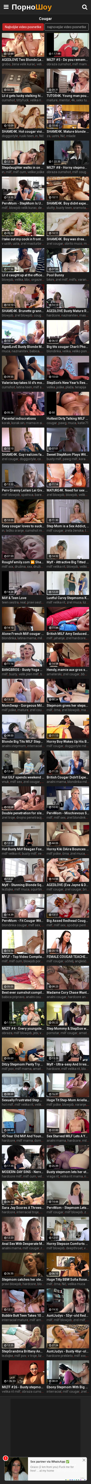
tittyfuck (22, 100)
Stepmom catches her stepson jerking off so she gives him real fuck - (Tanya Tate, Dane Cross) (23, 1279)
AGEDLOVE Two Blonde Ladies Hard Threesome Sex (23, 60)
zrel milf (62, 279)
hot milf (7, 1104)
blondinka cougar (14, 925)
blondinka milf (77, 782)
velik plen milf (29, 674)
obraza (7, 1033)
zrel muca (74, 602)
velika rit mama (71, 1176)
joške (60, 387)
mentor (64, 100)
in (36, 136)
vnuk (5, 782)
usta (16, 243)
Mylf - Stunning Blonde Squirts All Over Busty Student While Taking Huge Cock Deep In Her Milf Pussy (23, 885)
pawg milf (70, 459)
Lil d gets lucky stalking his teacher (23, 96)
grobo (6, 64)
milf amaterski (40, 1320)
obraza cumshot (59, 64)
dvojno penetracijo (29, 817)
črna (57, 710)
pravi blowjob (11, 1284)
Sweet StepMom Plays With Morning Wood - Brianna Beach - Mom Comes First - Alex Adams (68, 454)
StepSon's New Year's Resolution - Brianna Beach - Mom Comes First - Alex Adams (68, 383)
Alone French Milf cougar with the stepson (23, 634)
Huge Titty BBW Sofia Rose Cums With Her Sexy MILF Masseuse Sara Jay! (68, 1279)
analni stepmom (14, 746)
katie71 (83, 423)
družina (20, 566)
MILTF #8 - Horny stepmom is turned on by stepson (68, 167)
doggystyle (10, 136)
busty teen (64, 208)
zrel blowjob (23, 315)
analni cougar (36, 997)
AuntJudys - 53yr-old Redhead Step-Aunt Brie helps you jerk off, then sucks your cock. (68, 1315)
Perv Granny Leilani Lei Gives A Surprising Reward (23, 490)
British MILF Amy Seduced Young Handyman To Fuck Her (68, 634)
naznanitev (69, 315)
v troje (32, 1356)
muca (6, 351)
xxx (29, 566)
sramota (79, 208)
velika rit (44, 1176)
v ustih (6, 243)
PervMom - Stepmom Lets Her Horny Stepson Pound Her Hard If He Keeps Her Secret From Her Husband (68, 1208)
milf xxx (7, 566)
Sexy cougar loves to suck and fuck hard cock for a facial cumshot (23, 526)
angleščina (83, 961)
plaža (70, 387)
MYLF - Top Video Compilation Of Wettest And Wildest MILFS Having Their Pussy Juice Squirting (23, 957)
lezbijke (7, 889)
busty (13, 674)
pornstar (53, 1033)
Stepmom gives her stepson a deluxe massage (68, 705)
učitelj (69, 961)
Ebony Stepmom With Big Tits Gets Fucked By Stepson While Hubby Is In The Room (68, 1387)
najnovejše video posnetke (66, 27)
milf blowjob (11, 495)
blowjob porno (34, 961)
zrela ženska (74, 530)
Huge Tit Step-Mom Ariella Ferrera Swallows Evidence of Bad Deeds (68, 1100)
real (23, 602)
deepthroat (74, 1248)
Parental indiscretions (19, 418)
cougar (39, 315)
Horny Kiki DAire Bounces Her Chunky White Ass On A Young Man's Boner (68, 849)
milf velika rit (56, 566)
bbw (84, 674)
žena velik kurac (23, 64)
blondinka (54, 351)
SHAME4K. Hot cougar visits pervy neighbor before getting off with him (23, 131)
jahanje (59, 638)
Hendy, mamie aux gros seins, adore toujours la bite (68, 670)
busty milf (54, 459)
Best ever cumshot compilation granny (23, 992)
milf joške (9, 710)
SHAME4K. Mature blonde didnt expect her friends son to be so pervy (68, 131)
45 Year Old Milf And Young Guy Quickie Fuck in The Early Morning (23, 1136)
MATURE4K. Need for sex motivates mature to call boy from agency (68, 490)
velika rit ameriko (42, 100)
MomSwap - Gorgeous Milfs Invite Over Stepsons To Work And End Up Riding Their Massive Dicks (23, 705)
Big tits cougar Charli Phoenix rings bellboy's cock (68, 347)
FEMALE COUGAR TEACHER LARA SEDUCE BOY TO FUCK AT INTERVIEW (68, 957)
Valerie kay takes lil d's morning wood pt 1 (23, 383)
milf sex (39, 387)
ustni (55, 136)
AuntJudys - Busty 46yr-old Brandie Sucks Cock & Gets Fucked (68, 1351)
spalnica (27, 495)
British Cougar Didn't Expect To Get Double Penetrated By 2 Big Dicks (68, 777)
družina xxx (41, 566)
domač (39, 1140)
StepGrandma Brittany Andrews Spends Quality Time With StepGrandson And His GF (23, 1351)
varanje (80, 1104)
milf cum (19, 172)
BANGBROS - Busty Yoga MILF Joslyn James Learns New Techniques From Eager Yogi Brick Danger (23, 670)
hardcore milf (12, 1176)
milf (9, 172)
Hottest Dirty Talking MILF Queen (68, 418)
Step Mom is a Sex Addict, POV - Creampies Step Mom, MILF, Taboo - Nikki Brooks (68, 526)
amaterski (54, 674)
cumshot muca (36, 530)
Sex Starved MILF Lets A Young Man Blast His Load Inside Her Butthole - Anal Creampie (68, 1136)
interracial (54, 1391)
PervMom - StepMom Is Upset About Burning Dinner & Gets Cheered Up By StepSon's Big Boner (23, 203)
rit (85, 1176)
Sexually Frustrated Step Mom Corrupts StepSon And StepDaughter (23, 1100)
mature (52, 100)
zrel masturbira (32, 243)
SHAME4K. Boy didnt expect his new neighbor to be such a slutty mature (68, 203)
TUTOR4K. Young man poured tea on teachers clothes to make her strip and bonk (68, 96)
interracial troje (28, 1212)
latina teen (24, 387)
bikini (50, 279)
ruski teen (26, 136)
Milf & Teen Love (14, 598)
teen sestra (10, 602)
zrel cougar (55, 243)
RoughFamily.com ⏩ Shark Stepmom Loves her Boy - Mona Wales (23, 562)
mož (87, 243)
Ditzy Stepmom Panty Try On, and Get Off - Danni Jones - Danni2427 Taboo (23, 1064)
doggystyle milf (76, 746)
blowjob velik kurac (23, 208)
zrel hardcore (76, 638)
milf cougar (80, 172)
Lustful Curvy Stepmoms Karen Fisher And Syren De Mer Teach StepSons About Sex (68, 598)
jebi (35, 1033)
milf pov (8, 1069)
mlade (71, 136)
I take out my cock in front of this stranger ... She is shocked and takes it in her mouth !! (23, 239)
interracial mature (15, 1320)
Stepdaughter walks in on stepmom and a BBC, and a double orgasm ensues (23, 167)
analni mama (56, 782)
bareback (42, 495)
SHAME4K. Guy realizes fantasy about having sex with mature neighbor (23, 454)
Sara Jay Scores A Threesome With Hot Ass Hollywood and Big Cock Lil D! (23, 1208)
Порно (23, 6)
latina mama (27, 638)
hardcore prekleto (60, 1356)
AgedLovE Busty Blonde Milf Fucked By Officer (23, 347)
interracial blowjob (40, 746)
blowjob (7, 279)
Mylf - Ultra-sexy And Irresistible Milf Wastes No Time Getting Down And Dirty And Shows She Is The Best (68, 1064)
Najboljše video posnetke (23, 27)
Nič (41, 136)
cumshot (8, 100)
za (48, 136)
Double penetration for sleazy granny (23, 813)
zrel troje (8, 817)
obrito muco (73, 243)
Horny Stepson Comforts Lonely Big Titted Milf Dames (68, 1244)
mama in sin (35, 423)
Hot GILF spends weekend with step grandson (23, 777)
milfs (73, 279)
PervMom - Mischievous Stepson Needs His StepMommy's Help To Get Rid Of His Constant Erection (68, 813)
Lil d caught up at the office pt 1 (23, 275)
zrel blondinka (77, 817)
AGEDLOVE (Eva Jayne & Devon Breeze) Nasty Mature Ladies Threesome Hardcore (68, 885)
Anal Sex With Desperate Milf (23, 1244)
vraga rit (53, 1176)
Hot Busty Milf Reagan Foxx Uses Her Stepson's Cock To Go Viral (23, 849)
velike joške (36, 172)
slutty (51, 208)
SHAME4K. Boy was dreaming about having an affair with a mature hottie (68, 239)
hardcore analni (79, 997)
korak (6, 423)
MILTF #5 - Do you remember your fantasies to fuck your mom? (68, 60)
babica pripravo (13, 997)
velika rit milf (11, 1391)
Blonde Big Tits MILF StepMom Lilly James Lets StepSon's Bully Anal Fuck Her (23, 741)
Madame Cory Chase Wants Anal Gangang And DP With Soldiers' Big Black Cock (68, 992)
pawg (62, 423)
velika (41, 64)
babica (34, 351)
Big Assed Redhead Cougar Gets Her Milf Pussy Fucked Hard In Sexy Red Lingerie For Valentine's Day (68, 921)
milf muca (21, 889)
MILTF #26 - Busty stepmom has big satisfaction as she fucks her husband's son (23, 1387)
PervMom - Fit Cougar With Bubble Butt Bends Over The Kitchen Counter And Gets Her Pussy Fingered (23, 921)
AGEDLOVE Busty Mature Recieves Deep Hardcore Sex (68, 311)
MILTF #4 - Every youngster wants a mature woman (23, 1028)
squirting (37, 889)
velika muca (76, 1284)
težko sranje (15, 530)
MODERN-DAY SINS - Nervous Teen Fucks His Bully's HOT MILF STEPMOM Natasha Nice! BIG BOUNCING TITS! (23, 1172)
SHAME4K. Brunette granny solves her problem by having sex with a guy (23, 311)
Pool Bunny (55, 275)
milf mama (80, 64)
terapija (80, 387)
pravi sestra (35, 602)
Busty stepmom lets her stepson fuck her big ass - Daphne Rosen (68, 1172)
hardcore (53, 315)
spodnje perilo (77, 925)
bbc (27, 279)
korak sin (17, 423)
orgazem (38, 279)
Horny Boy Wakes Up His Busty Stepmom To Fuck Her (68, 741)
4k (73, 100)
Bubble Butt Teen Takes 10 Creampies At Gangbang (23, 1315)
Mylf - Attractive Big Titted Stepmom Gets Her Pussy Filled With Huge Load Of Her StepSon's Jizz (68, 562)
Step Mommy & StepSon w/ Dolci (68, 1028)
